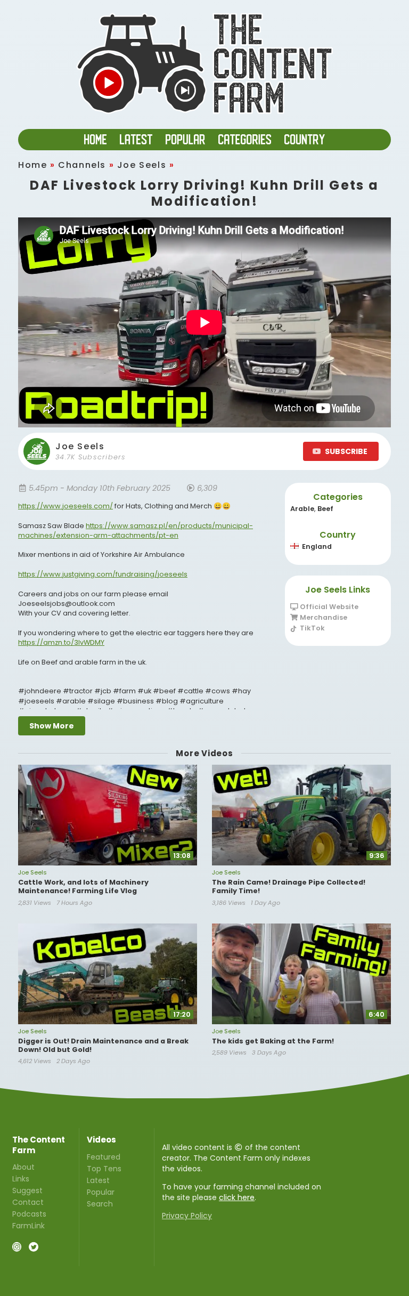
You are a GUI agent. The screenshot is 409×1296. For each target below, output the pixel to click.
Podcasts (29, 1214)
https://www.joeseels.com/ (65, 506)
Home (32, 165)
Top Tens (104, 1168)
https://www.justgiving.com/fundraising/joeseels (102, 574)
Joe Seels (141, 165)
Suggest (27, 1190)
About (23, 1167)
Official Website (328, 607)
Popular (100, 1192)
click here (237, 1197)
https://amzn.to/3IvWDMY (61, 642)
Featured (103, 1157)
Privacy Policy (187, 1215)
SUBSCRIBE (346, 451)
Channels (82, 165)
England (317, 546)
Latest (98, 1180)
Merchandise (322, 617)
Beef (325, 508)
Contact (28, 1202)
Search (100, 1203)
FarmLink (28, 1225)
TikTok (311, 628)
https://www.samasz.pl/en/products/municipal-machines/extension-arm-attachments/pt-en (135, 530)
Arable (302, 508)
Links (20, 1178)
